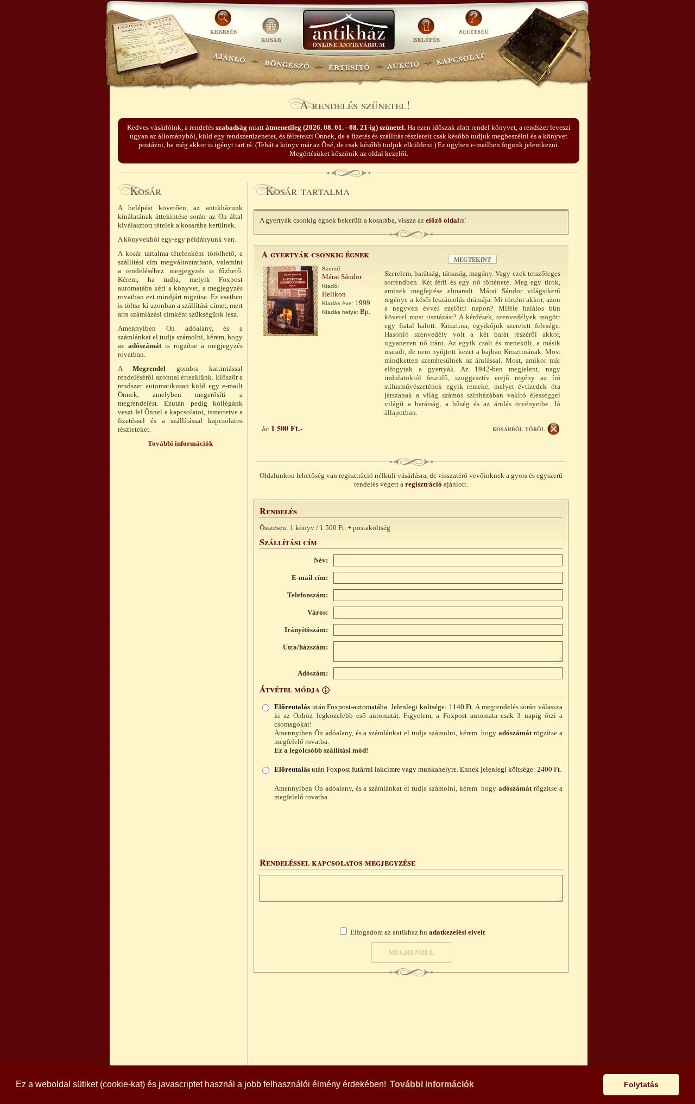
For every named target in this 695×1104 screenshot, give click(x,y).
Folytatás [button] (641, 1084)
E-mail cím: (310, 577)
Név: (321, 560)
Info (326, 690)
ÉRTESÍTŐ (348, 62)
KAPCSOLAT (460, 62)
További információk (180, 443)
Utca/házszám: (305, 647)
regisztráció (423, 484)
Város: (317, 612)
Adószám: (313, 673)
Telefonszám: (307, 595)
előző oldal (442, 220)
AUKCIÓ (403, 62)
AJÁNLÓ (229, 62)
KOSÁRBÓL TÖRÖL (518, 429)
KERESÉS (225, 25)
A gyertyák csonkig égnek (315, 254)
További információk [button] (432, 1084)
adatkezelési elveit (457, 932)
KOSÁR (271, 25)
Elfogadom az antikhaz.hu (417, 932)
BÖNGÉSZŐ (287, 62)
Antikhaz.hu (348, 30)
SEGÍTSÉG (473, 25)
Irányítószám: (306, 630)
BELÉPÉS (428, 25)
